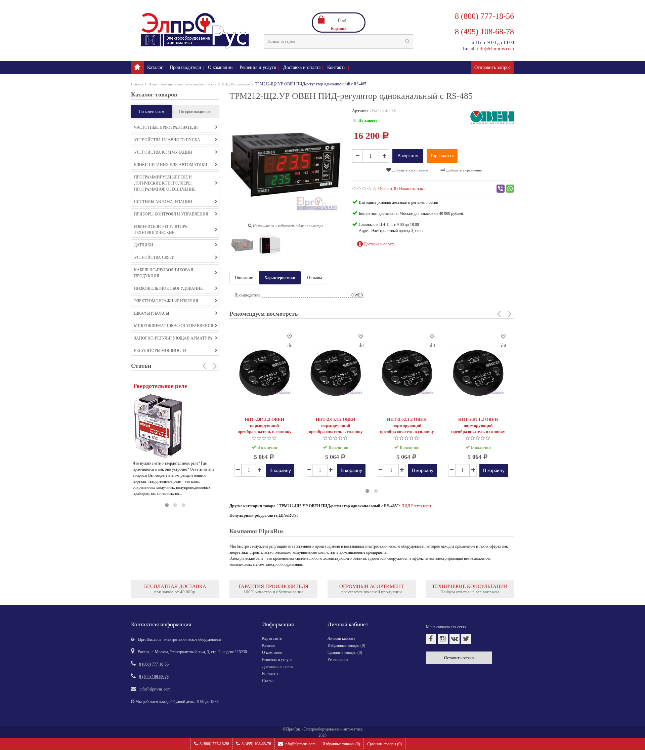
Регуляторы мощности (160, 350)
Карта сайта (272, 638)
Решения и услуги (258, 67)
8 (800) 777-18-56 (214, 744)
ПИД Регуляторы (236, 84)
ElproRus (293, 729)
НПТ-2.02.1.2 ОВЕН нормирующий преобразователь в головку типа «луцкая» (407, 428)
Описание (244, 277)
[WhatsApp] (510, 189)
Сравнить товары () (384, 744)
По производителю (195, 111)
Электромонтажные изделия (166, 301)
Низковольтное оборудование (168, 288)
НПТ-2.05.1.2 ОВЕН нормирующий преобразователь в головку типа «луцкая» (336, 428)
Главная (137, 84)
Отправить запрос (492, 67)
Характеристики (279, 277)
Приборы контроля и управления (171, 214)
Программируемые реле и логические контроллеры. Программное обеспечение (165, 183)
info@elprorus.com (300, 744)
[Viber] (501, 189)
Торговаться (442, 155)
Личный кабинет (341, 638)
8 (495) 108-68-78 (256, 744)
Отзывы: (387, 188)
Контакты (336, 67)
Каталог (155, 67)
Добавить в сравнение (463, 170)
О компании (220, 67)
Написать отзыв (412, 188)
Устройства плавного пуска (167, 139)
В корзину (407, 155)
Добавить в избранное (409, 170)
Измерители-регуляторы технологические (182, 84)
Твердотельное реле (160, 386)
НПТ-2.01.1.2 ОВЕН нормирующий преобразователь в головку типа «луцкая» (478, 428)
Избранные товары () (341, 744)
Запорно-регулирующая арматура (173, 338)
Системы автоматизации (163, 201)
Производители (185, 67)
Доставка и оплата (301, 67)
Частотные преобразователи (166, 127)
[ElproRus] (137, 67)
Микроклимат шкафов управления (173, 325)
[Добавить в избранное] (289, 336)
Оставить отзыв (459, 657)
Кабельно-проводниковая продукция (163, 273)
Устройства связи (154, 257)
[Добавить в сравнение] (289, 344)
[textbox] (338, 41)
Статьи (267, 680)
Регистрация (338, 659)
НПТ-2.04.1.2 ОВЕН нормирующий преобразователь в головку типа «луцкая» (265, 428)
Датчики (143, 245)
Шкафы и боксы (151, 313)
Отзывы (314, 277)
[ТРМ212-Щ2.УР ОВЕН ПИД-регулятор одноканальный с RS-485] (242, 246)
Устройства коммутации (163, 152)
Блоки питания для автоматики (170, 164)
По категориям (151, 111)
